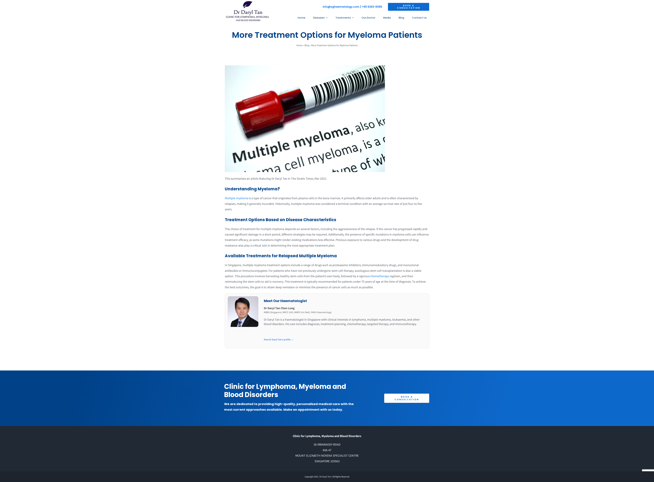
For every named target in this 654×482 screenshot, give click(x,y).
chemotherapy (379, 276)
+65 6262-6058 (372, 7)
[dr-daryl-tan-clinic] (247, 2)
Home (299, 45)
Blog (307, 45)
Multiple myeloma (236, 198)
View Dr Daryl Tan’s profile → (278, 339)
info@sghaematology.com (341, 7)
